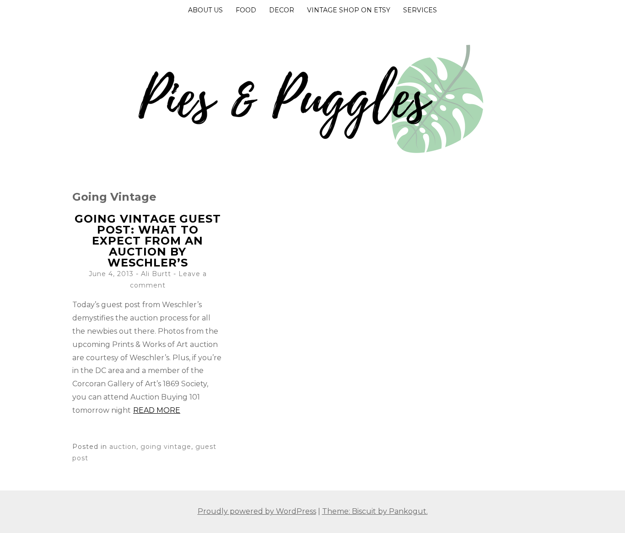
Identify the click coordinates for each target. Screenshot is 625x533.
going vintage (165, 446)
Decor (281, 10)
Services (420, 10)
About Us (205, 10)
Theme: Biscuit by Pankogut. (375, 511)
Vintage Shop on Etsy (348, 10)
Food (246, 10)
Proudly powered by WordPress (257, 511)
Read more (156, 410)
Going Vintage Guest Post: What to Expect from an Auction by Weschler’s (148, 240)
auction (122, 446)
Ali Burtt (156, 274)
